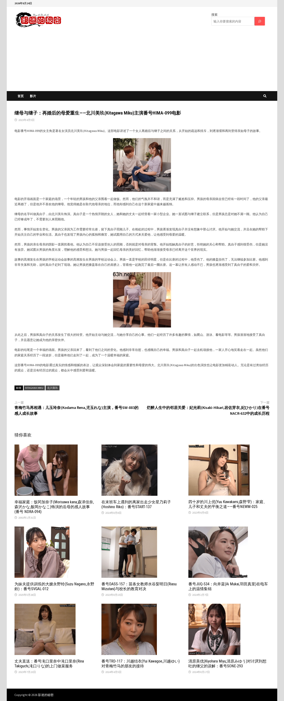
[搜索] (259, 21)
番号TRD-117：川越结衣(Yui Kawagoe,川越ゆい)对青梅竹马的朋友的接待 (140, 663)
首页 (21, 96)
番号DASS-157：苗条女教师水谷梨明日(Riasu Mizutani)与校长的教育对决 (139, 586)
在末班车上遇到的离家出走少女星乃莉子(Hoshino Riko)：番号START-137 (136, 504)
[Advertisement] (142, 62)
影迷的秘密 (46, 695)
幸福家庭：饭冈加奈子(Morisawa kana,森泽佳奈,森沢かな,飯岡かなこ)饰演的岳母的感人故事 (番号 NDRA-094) (54, 507)
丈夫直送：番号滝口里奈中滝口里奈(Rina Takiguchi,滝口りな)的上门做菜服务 (49, 663)
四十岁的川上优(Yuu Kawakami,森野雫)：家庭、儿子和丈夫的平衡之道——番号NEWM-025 (227, 504)
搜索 (214, 14)
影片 (33, 96)
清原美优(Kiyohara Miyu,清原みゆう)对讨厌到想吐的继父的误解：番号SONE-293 (227, 663)
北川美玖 (52, 388)
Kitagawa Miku (34, 388)
